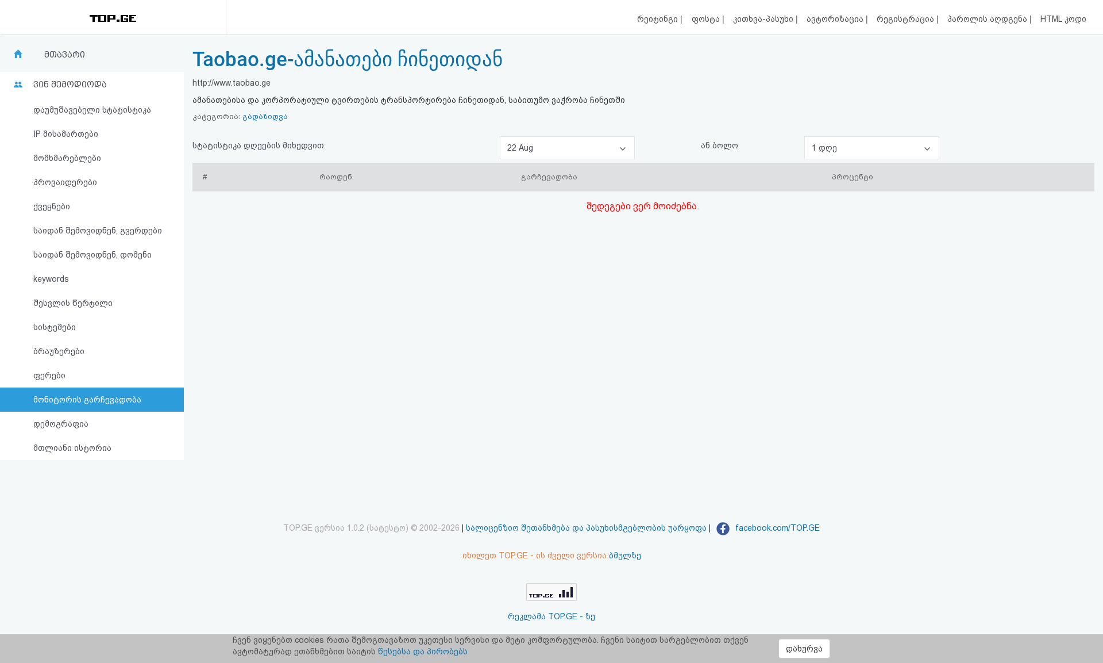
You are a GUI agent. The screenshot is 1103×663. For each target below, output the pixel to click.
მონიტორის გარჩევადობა (87, 399)
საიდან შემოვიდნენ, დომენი (92, 254)
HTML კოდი (1063, 19)
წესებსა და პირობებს (423, 651)
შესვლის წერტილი (73, 303)
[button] (567, 147)
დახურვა (804, 648)
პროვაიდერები (65, 182)
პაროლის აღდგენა (988, 19)
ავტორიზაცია (836, 19)
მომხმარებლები (67, 158)
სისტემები (54, 327)
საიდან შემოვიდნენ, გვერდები (97, 230)
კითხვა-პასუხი (764, 19)
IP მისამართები (65, 134)
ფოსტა (707, 19)
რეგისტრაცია (906, 19)
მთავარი (64, 54)
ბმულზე (625, 555)
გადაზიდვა (265, 116)
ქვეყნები (51, 206)
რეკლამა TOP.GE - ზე (551, 616)
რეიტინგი (658, 19)
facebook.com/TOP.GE (776, 527)
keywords (51, 278)
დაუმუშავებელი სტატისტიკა (92, 109)
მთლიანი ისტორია (72, 448)
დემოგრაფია (60, 423)
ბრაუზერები (58, 351)
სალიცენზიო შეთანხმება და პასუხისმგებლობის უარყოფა (586, 527)
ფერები (49, 375)
